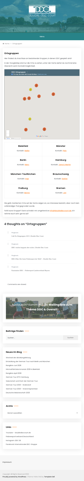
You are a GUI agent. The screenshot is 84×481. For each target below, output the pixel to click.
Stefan (64, 178)
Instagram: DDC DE (13, 440)
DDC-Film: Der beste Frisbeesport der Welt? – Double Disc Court (33, 259)
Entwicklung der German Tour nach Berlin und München (28, 361)
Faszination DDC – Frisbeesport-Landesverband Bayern (30, 270)
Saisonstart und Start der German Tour (22, 381)
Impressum (7, 462)
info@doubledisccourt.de (60, 210)
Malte (26, 150)
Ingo (27, 178)
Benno (27, 192)
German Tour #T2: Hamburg (17, 377)
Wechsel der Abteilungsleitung (18, 357)
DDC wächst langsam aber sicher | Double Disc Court (29, 247)
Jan (64, 192)
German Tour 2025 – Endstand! (18, 385)
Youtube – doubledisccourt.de (18, 432)
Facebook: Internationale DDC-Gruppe (21, 444)
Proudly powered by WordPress (14, 477)
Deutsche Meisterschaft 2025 (18, 392)
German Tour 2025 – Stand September (22, 389)
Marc (27, 164)
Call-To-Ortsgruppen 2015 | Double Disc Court (27, 236)
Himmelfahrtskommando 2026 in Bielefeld (23, 369)
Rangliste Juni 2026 (13, 365)
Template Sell (49, 477)
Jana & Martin (65, 164)
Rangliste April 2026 (13, 373)
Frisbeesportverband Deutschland (20, 436)
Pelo (64, 150)
